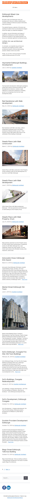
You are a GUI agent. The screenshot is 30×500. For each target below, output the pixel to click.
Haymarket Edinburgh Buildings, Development (14, 64)
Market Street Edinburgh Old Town (13, 288)
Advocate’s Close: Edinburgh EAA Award (13, 259)
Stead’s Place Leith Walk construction (11, 143)
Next (8, 469)
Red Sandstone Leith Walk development (12, 102)
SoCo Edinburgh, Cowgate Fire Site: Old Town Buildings (14, 353)
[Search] (26, 478)
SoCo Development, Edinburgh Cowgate (14, 400)
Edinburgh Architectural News (15, 497)
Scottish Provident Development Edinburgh (15, 422)
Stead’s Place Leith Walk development (11, 181)
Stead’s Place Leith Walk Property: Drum (11, 218)
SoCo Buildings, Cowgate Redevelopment (12, 380)
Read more (24, 279)
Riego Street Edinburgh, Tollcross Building (11, 451)
